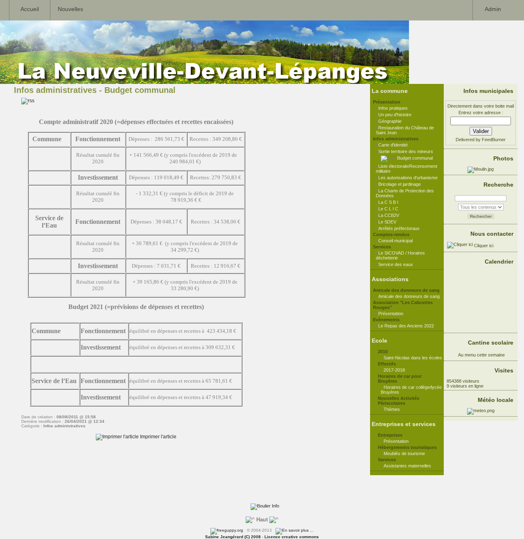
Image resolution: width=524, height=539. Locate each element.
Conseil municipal (395, 240)
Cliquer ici (483, 245)
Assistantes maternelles (407, 465)
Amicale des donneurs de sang (409, 296)
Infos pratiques (393, 108)
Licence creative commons (291, 536)
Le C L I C (388, 208)
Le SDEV (387, 221)
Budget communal (415, 158)
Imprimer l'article (157, 437)
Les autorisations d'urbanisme (408, 177)
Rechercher (481, 216)
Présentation (390, 313)
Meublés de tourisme (404, 453)
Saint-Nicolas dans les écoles (413, 357)
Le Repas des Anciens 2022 (406, 325)
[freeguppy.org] (227, 530)
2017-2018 (394, 370)
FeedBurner (494, 139)
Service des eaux (395, 264)
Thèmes (392, 409)
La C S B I (388, 202)
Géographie (390, 121)
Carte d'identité (393, 144)
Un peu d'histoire (394, 114)
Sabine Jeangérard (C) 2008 (233, 536)
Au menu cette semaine (481, 354)
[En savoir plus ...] (295, 530)
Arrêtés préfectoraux (399, 228)
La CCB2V (388, 215)
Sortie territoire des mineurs (405, 151)
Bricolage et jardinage (399, 184)
